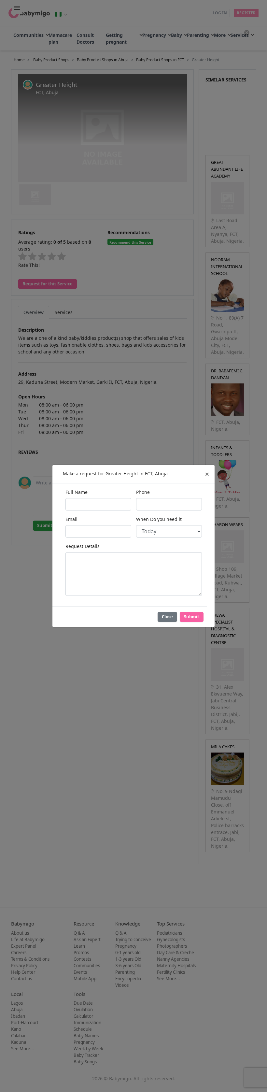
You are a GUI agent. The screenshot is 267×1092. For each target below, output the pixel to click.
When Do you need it (159, 519)
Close (167, 617)
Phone (143, 492)
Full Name (76, 492)
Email (71, 519)
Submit (191, 617)
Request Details (82, 546)
